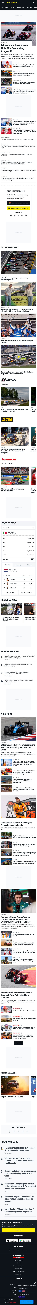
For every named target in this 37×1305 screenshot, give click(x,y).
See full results (26, 592)
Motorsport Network (15, 1302)
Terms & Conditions (9, 1300)
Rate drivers (10, 592)
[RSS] (26, 215)
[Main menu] (3, 2)
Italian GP (11, 532)
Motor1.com (18, 1263)
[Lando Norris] (7, 579)
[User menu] (33, 2)
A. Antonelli (13, 583)
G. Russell (13, 588)
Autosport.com (19, 1268)
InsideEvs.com (18, 1260)
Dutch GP (12, 570)
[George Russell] (7, 588)
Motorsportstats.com (18, 1271)
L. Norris (12, 579)
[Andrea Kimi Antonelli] (7, 583)
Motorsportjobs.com (18, 1265)
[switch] (32, 559)
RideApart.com (18, 1274)
